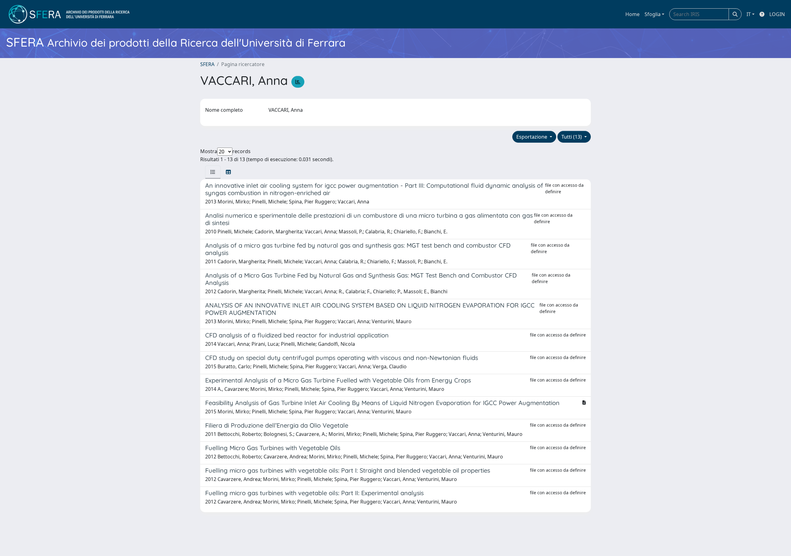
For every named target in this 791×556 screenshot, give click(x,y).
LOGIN (777, 14)
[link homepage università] (69, 14)
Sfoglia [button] (653, 14)
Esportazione (532, 136)
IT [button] (749, 14)
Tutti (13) (572, 136)
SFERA (207, 64)
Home (632, 14)
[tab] (213, 171)
